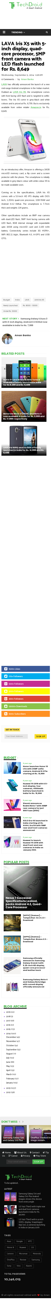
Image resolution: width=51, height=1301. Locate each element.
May (8, 1066)
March (9, 1074)
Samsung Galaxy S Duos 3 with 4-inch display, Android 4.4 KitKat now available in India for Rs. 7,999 (24, 322)
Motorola (37, 1253)
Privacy (26, 1156)
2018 (8, 1016)
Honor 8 (10, 1247)
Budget (6, 300)
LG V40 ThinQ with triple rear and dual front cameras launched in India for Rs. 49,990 (32, 1210)
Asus (9, 1241)
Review (23, 1259)
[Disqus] (25, 498)
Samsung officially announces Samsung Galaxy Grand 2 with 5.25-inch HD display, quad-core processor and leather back (34, 964)
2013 (8, 1088)
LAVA (4, 84)
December (11, 1037)
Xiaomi (29, 1266)
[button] (4, 32)
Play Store (40, 1156)
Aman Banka (27, 79)
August (9, 1054)
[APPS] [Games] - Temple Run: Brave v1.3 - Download (35, 939)
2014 (8, 1033)
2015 (8, 1029)
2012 (8, 1092)
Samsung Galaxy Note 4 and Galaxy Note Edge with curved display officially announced (35, 983)
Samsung (36, 1259)
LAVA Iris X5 (19, 92)
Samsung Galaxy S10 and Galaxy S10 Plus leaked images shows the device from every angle (30, 1198)
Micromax (23, 1253)
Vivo (19, 1266)
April (8, 1070)
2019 (8, 1012)
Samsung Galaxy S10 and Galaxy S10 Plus (13, 1139)
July (8, 1058)
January (9, 1083)
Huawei (22, 1247)
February (10, 1078)
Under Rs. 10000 (10, 311)
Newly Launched (10, 305)
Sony (9, 1266)
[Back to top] (44, 1290)
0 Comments (7, 79)
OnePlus (10, 1259)
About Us (21, 1153)
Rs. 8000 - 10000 (30, 305)
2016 (8, 1025)
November (11, 1041)
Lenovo (10, 1253)
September (11, 1049)
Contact (35, 1153)
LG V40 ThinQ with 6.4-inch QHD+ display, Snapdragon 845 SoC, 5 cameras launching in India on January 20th (32, 1223)
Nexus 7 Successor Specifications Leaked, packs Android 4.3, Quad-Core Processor (24, 902)
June (8, 1062)
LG (32, 1247)
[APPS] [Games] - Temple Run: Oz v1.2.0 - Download (34, 917)
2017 (8, 1021)
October (10, 1045)
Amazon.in (36, 107)
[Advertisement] (25, 268)
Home (7, 1153)
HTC (30, 1241)
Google (19, 1241)
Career (14, 1156)
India (17, 300)
